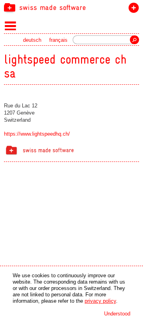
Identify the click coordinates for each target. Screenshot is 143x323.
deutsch (32, 40)
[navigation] (71, 7)
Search (134, 39)
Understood (117, 314)
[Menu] (10, 25)
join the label (132, 9)
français (58, 40)
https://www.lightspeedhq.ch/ (37, 134)
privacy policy (100, 301)
